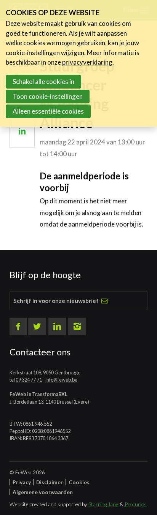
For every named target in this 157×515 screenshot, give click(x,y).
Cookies (79, 482)
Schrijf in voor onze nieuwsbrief (56, 300)
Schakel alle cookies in (43, 82)
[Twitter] (37, 326)
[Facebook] (18, 326)
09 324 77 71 (29, 380)
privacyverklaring (87, 62)
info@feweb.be (61, 380)
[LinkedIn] (57, 326)
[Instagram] (77, 326)
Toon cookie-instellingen (48, 96)
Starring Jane (103, 504)
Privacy (22, 482)
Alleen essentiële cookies (48, 111)
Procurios (136, 504)
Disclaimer (49, 482)
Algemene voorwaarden (43, 492)
